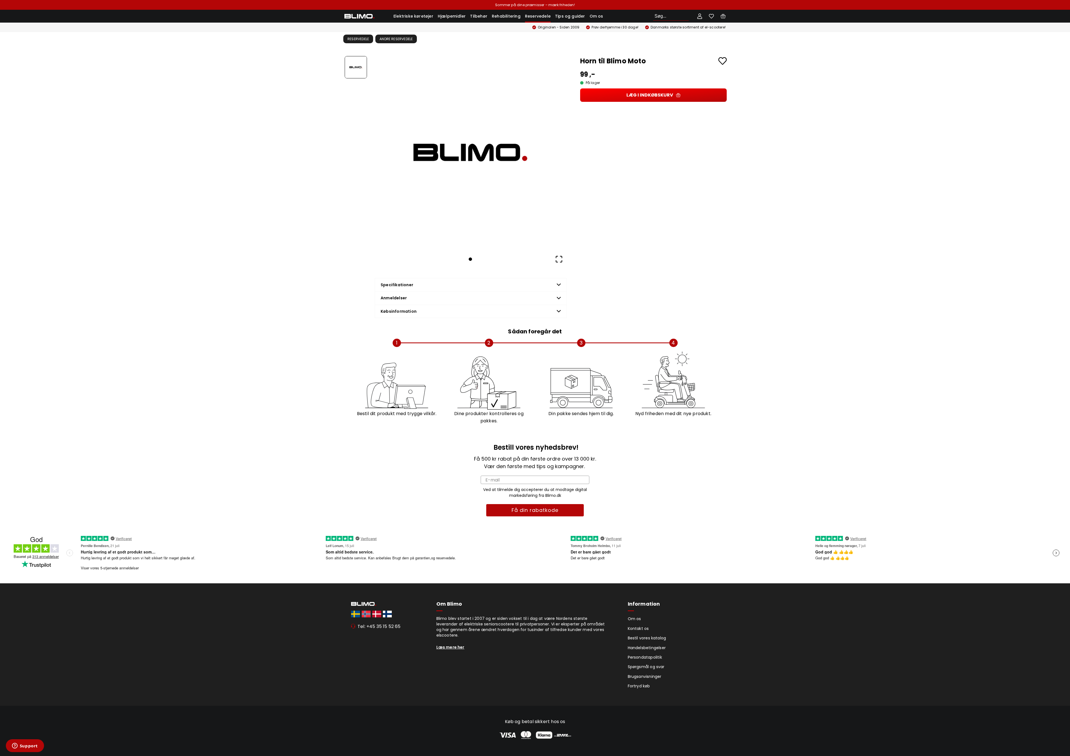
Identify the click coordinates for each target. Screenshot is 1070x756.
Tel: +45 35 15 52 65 (379, 626)
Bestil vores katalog (647, 638)
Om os (596, 16)
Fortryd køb (639, 686)
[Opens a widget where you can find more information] (25, 746)
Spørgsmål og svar (646, 667)
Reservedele (538, 16)
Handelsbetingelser (647, 648)
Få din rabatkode (535, 510)
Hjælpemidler (452, 16)
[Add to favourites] (722, 61)
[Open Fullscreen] (559, 259)
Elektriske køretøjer (413, 16)
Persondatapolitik (645, 657)
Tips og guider (570, 16)
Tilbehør (478, 16)
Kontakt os (638, 628)
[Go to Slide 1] (356, 67)
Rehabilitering (506, 16)
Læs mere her (450, 647)
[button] (470, 152)
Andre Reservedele (396, 39)
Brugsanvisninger (645, 676)
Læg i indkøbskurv (649, 95)
